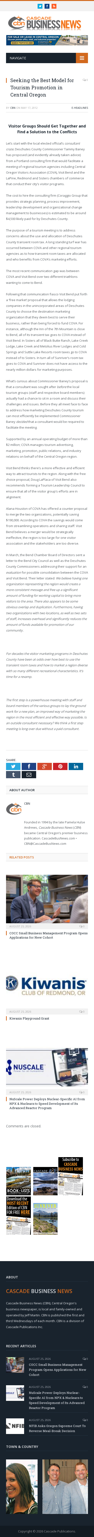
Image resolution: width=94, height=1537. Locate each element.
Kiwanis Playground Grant (29, 1018)
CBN (12, 107)
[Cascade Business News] (47, 20)
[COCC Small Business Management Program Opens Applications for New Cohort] (47, 901)
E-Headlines (80, 107)
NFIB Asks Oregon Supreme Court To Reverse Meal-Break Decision (57, 1428)
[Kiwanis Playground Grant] (47, 986)
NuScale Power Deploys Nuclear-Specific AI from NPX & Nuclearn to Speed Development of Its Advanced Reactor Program (47, 1103)
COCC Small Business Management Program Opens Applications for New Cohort (48, 935)
